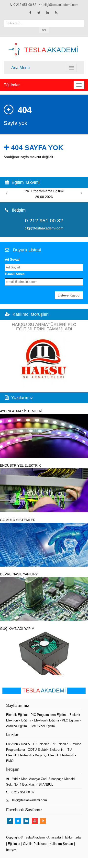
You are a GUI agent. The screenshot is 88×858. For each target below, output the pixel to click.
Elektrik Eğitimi (17, 715)
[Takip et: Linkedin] (47, 13)
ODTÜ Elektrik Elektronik (46, 749)
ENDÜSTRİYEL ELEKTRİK (20, 465)
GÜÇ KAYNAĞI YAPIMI (17, 629)
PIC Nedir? (41, 744)
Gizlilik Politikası (35, 844)
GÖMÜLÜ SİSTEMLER (17, 520)
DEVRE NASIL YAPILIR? (19, 574)
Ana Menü (20, 67)
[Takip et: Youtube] (35, 821)
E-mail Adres (14, 274)
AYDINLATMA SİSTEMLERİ (21, 411)
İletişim (11, 850)
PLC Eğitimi (71, 720)
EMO (9, 761)
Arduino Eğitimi (17, 726)
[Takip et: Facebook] (30, 13)
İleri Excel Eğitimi (43, 726)
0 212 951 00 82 (24, 5)
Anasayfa (54, 837)
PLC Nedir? (60, 744)
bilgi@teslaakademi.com (61, 5)
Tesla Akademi (34, 837)
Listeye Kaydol (69, 295)
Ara (44, 29)
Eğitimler (12, 85)
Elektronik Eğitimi (47, 720)
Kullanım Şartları (61, 844)
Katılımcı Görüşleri (30, 314)
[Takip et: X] (39, 13)
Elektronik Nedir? (18, 744)
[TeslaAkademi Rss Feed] (56, 13)
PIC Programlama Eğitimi (49, 715)
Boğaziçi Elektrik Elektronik (54, 755)
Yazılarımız (22, 397)
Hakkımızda (72, 837)
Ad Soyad (12, 259)
